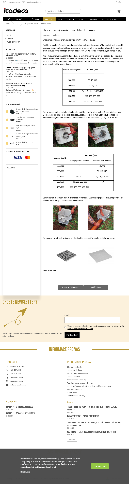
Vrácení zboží (72, 392)
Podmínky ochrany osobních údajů (80, 383)
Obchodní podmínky (74, 367)
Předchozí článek (70, 288)
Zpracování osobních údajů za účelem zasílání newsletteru (89, 386)
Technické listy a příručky (76, 380)
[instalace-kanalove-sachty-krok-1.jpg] (65, 134)
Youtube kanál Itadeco (18, 385)
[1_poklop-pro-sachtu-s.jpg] (101, 251)
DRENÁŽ (10, 38)
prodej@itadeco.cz (17, 366)
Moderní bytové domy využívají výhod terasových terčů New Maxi (20, 68)
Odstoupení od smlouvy (76, 396)
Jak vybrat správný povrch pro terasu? (83, 416)
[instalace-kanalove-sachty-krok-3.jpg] (65, 217)
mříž (90, 238)
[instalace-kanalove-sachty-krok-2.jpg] (101, 134)
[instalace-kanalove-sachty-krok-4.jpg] (101, 217)
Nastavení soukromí (46, 467)
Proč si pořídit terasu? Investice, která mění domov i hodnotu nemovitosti (92, 408)
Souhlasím (100, 466)
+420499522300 (15, 370)
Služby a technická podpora (77, 373)
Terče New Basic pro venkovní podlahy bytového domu (21, 55)
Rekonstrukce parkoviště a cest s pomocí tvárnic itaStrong (19, 84)
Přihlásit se (72, 335)
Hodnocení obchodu (74, 370)
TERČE (9, 35)
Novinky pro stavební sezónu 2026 (19, 407)
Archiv (72, 439)
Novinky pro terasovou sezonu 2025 (20, 413)
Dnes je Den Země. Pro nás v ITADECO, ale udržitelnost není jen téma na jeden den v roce (94, 424)
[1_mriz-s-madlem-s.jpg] (65, 250)
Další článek (95, 288)
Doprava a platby (73, 376)
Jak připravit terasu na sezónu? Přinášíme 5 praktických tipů (91, 432)
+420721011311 (15, 374)
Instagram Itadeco (16, 381)
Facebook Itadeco (16, 377)
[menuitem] (8, 19)
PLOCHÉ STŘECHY (13, 42)
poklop (81, 238)
